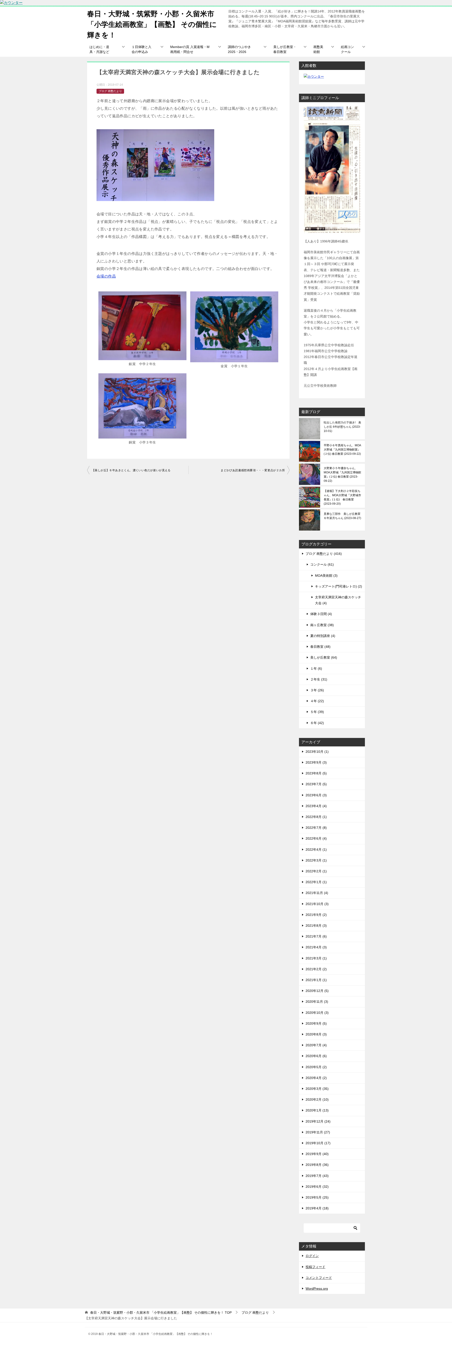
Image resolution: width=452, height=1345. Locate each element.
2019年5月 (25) (317, 1197)
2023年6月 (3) (316, 795)
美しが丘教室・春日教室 (284, 49)
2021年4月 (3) (316, 947)
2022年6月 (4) (316, 838)
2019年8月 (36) (317, 1165)
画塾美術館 (318, 49)
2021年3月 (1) (316, 958)
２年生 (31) (318, 679)
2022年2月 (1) (316, 871)
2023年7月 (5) (316, 784)
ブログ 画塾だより (110, 91)
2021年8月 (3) (316, 925)
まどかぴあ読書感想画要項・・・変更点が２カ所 (253, 470)
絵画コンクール (347, 49)
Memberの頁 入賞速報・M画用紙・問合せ (190, 49)
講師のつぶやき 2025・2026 (239, 49)
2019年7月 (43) (317, 1176)
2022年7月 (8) (316, 828)
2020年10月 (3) (317, 1013)
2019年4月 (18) (317, 1208)
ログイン (312, 1256)
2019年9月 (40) (317, 1154)
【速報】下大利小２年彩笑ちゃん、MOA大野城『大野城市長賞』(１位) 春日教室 (342, 497)
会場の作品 (106, 276)
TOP (161, 1312)
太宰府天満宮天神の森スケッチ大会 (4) (338, 600)
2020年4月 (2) (316, 1078)
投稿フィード (315, 1267)
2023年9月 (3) (316, 762)
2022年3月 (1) (316, 860)
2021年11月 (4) (317, 893)
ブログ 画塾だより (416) (324, 554)
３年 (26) (317, 690)
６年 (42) (317, 723)
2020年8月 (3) (316, 1034)
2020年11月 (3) (317, 1001)
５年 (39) (317, 712)
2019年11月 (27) (318, 1132)
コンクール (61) (322, 564)
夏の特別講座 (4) (322, 636)
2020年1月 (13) (317, 1110)
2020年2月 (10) (317, 1099)
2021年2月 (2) (316, 969)
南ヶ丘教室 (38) (322, 625)
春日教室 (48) (320, 646)
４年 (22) (317, 701)
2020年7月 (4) (316, 1045)
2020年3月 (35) (317, 1089)
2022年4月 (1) (316, 849)
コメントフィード (319, 1278)
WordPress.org (317, 1288)
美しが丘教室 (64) (323, 657)
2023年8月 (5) (316, 773)
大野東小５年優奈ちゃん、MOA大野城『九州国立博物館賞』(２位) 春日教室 (342, 475)
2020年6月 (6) (316, 1056)
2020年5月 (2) (316, 1067)
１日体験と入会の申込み (141, 49)
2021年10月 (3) (317, 904)
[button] (142, 329)
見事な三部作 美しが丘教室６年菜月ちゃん (342, 516)
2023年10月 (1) (317, 751)
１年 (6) (316, 668)
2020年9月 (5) (316, 1023)
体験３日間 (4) (321, 614)
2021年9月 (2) (316, 915)
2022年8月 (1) (316, 817)
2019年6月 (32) (317, 1186)
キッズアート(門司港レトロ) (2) (338, 586)
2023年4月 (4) (316, 806)
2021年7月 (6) (316, 936)
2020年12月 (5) (317, 991)
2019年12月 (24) (318, 1121)
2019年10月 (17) (318, 1143)
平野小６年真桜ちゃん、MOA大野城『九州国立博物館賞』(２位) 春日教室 (342, 449)
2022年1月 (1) (316, 882)
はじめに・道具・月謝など (99, 49)
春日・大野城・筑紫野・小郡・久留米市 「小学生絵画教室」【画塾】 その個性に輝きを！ (152, 24)
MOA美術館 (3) (326, 575)
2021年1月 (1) (316, 980)
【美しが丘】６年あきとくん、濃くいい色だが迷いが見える (131, 470)
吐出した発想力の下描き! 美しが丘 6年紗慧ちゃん (342, 427)
